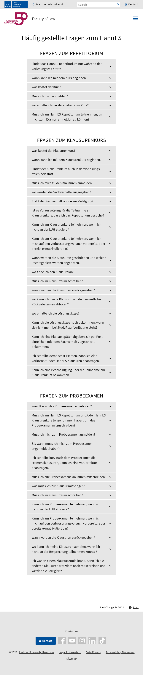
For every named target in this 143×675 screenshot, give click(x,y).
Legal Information (70, 652)
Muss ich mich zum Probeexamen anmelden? (63, 434)
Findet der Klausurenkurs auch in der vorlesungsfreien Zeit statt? (66, 171)
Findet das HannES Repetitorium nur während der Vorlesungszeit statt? (67, 66)
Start (118, 4)
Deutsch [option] (133, 4)
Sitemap (71, 658)
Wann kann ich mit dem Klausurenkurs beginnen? (66, 160)
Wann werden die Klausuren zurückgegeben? (63, 290)
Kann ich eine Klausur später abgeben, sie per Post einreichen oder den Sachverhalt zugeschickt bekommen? (67, 341)
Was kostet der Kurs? (46, 87)
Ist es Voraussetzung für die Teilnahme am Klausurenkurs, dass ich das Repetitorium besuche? (68, 212)
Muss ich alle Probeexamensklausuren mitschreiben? (69, 477)
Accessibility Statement (120, 652)
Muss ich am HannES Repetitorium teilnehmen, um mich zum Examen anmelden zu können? (67, 116)
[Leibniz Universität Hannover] (16, 4)
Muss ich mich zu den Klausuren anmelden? (62, 183)
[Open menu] (136, 19)
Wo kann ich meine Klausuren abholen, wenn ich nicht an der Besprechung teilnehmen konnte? (66, 549)
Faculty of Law (43, 19)
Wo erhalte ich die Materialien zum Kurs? (60, 105)
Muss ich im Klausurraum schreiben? (57, 281)
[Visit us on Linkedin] (92, 640)
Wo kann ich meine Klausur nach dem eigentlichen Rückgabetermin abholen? (67, 301)
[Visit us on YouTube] (72, 640)
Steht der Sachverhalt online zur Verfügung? (62, 201)
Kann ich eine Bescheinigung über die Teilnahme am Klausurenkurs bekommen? (68, 372)
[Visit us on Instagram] (82, 640)
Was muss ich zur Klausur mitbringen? (58, 486)
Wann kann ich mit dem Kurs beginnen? (59, 78)
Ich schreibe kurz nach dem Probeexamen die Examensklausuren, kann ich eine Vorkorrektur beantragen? (64, 463)
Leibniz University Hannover (36, 652)
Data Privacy (93, 652)
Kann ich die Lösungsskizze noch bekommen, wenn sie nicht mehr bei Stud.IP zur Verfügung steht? (68, 325)
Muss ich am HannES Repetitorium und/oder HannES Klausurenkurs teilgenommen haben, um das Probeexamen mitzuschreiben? (69, 420)
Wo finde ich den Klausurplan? (53, 272)
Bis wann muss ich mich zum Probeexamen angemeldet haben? (62, 446)
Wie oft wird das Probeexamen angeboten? (62, 406)
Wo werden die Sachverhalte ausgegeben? (61, 192)
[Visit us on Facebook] (62, 640)
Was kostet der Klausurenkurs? (53, 150)
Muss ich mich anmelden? (50, 96)
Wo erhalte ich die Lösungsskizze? (56, 313)
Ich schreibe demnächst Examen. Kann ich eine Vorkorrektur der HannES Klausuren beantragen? (66, 358)
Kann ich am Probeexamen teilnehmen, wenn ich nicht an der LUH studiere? (66, 506)
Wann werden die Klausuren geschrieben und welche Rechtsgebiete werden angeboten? (69, 260)
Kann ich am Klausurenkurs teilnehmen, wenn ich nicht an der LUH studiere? (66, 227)
